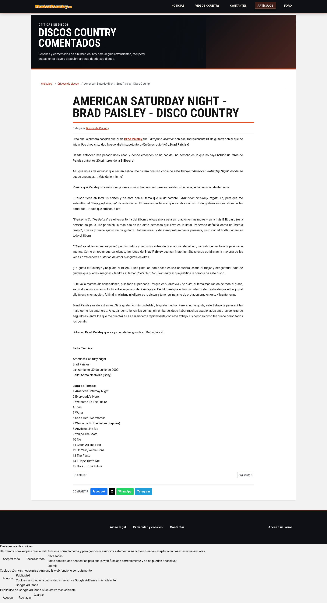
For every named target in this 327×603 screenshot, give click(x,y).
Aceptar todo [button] (11, 559)
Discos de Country (97, 128)
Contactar (177, 527)
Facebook (99, 491)
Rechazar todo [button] (35, 559)
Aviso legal (118, 527)
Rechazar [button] (25, 597)
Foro (288, 5)
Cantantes (238, 5)
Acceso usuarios (280, 527)
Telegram (143, 491)
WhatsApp (125, 491)
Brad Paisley (133, 139)
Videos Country (207, 5)
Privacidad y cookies (148, 527)
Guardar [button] (39, 595)
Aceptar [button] (8, 578)
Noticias (178, 5)
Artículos (265, 5)
